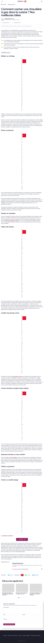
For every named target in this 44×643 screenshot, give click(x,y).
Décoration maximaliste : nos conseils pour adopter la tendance (36, 593)
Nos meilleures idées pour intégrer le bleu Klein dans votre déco (7, 593)
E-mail (23, 614)
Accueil (4, 4)
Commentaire (6, 607)
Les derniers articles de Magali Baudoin (20, 569)
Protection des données (36, 635)
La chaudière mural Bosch (7, 535)
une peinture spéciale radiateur (12, 220)
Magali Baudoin (9, 18)
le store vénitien (13, 457)
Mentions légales (26, 635)
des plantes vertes (17, 376)
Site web (5, 619)
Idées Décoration (11, 4)
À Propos (5, 635)
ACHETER (21, 539)
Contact (20, 635)
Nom (4, 614)
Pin (24, 232)
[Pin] (22, 482)
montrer (8, 52)
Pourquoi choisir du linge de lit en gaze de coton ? (21, 593)
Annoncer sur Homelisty (12, 635)
